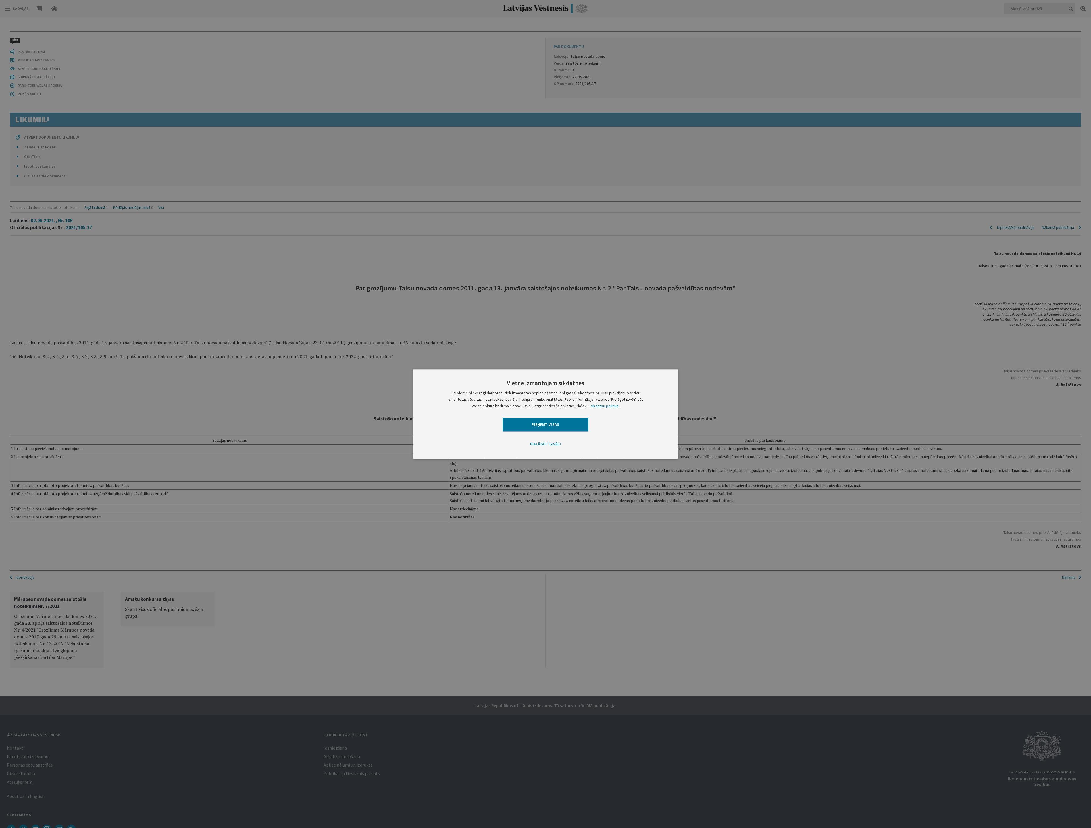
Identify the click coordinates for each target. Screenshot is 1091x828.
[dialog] (545, 414)
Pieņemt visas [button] (545, 424)
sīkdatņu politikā (604, 405)
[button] (545, 444)
